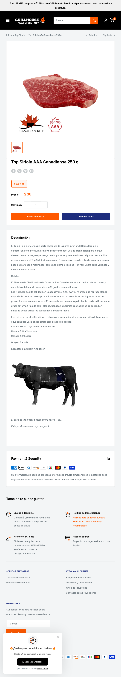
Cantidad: (16, 204)
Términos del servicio (18, 577)
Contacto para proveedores (81, 592)
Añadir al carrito (35, 216)
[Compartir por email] (31, 170)
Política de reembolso (18, 582)
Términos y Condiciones (79, 582)
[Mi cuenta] (105, 20)
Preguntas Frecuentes (78, 577)
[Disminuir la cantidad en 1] (27, 204)
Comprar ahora (86, 216)
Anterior (93, 35)
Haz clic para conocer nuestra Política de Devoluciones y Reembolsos (89, 521)
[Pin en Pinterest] (19, 170)
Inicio (9, 35)
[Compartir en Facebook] (13, 170)
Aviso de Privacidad (76, 587)
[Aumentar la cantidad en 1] (44, 204)
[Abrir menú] (7, 20)
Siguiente (107, 35)
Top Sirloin (20, 35)
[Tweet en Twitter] (25, 170)
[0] (112, 20)
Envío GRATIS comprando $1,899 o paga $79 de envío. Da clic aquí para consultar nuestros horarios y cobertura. (60, 5)
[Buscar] (94, 20)
